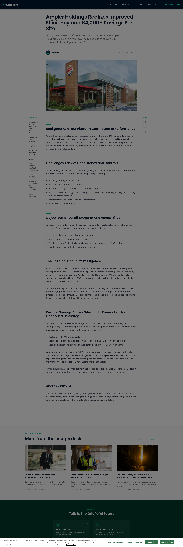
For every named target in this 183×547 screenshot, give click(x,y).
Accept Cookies (167, 542)
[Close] (179, 542)
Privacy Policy (71, 545)
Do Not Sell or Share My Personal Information (125, 542)
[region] (91, 542)
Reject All (151, 542)
